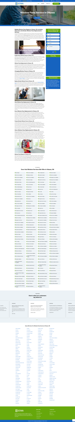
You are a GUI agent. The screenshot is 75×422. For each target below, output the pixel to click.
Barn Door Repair (18, 191)
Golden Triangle (29, 350)
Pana (39, 378)
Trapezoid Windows (30, 270)
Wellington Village (52, 379)
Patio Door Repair (53, 172)
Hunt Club (28, 373)
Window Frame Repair (30, 243)
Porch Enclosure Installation (43, 256)
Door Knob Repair (41, 182)
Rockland (51, 333)
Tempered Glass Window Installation (42, 265)
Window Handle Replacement (20, 248)
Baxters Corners (18, 342)
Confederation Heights (19, 390)
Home (15, 25)
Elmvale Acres (29, 339)
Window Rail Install (30, 246)
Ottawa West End (40, 373)
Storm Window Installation (54, 256)
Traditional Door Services (19, 210)
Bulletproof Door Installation (31, 217)
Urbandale (51, 367)
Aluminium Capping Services (43, 215)
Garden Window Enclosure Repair (31, 256)
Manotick (39, 331)
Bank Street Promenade (19, 337)
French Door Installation (19, 177)
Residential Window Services (55, 278)
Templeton (51, 356)
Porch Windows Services (19, 256)
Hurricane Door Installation (19, 222)
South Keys (51, 348)
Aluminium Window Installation (20, 283)
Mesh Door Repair (18, 217)
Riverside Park (40, 403)
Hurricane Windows (53, 276)
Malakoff (28, 403)
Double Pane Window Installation (42, 286)
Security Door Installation (31, 196)
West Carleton (52, 381)
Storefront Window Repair (31, 278)
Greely (28, 353)
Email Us (52, 413)
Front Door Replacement (54, 189)
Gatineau (28, 347)
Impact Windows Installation (43, 276)
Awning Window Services (42, 227)
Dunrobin (28, 334)
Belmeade (17, 350)
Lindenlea (28, 393)
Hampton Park (29, 356)
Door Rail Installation (53, 184)
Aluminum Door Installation (54, 179)
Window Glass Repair (54, 234)
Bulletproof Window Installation (20, 276)
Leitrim (28, 389)
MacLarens (28, 401)
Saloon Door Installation (19, 198)
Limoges (28, 390)
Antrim (17, 334)
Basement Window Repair (31, 236)
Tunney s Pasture (52, 364)
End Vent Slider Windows (42, 234)
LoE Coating (17, 241)
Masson (39, 342)
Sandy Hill (51, 339)
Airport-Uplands (18, 328)
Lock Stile (52, 191)
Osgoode (39, 367)
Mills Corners (40, 351)
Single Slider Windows (42, 229)
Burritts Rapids (18, 361)
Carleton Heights (18, 365)
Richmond (39, 398)
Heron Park (28, 365)
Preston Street (40, 384)
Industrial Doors (53, 198)
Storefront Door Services (42, 201)
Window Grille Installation (54, 239)
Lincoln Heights (29, 392)
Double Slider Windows (54, 229)
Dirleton (28, 328)
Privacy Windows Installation (55, 253)
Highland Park (29, 367)
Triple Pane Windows (30, 286)
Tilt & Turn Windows (53, 236)
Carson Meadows (18, 373)
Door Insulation (18, 208)
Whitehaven (51, 390)
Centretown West (18, 384)
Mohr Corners (40, 353)
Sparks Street (52, 351)
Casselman (17, 376)
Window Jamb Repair (54, 243)
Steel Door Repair (29, 179)
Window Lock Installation (30, 248)
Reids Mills (39, 395)
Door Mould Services (54, 210)
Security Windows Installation (43, 241)
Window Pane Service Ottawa (24, 25)
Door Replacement (41, 172)
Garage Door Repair (30, 191)
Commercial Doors (30, 201)
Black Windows (41, 283)
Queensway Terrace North (42, 387)
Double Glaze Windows (54, 265)
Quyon (39, 389)
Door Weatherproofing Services (20, 215)
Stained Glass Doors (19, 196)
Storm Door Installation (30, 177)
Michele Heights (40, 350)
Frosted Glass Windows (42, 253)
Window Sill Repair (18, 243)
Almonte (17, 330)
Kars (27, 376)
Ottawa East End (40, 370)
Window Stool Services (42, 243)
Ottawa (18, 25)
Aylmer (17, 336)
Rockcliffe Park (52, 331)
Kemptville (28, 378)
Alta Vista (17, 331)
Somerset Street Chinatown (54, 345)
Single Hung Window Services (31, 229)
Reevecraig (40, 393)
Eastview (28, 336)
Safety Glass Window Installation (19, 262)
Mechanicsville (40, 347)
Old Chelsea (40, 362)
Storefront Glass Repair (19, 278)
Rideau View (40, 401)
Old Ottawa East (40, 364)
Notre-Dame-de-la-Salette (42, 361)
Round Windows (53, 268)
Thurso (51, 359)
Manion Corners (40, 328)
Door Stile (40, 191)
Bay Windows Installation (19, 227)
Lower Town (29, 398)
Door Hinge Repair (18, 184)
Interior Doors (41, 189)
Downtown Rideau (29, 333)
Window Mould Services (30, 265)
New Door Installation (30, 172)
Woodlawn (51, 395)
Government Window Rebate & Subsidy (20, 286)
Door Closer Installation (19, 203)
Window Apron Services (54, 248)
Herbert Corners (29, 362)
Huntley (28, 375)
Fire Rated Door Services (30, 222)
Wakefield (51, 375)
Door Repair (17, 172)
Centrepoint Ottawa (18, 381)
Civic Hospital (18, 389)
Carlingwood (17, 370)
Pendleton (39, 381)
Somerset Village (52, 347)
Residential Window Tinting (31, 273)
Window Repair (53, 222)
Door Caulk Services (42, 210)
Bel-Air (17, 345)
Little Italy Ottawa (29, 395)
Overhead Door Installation (43, 220)
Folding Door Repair (18, 182)
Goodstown (28, 351)
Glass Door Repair (41, 177)
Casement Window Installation (55, 227)
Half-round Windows (42, 270)
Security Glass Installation (31, 241)
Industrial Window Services (43, 278)
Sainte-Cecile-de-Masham (53, 337)
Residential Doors (18, 201)
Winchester (51, 393)
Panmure (39, 379)
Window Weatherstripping (42, 248)
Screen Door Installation (54, 215)
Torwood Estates (52, 362)
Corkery (17, 395)
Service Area (38, 414)
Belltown (17, 348)
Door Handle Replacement (31, 182)
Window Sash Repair (19, 246)
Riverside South (52, 328)
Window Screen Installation (31, 253)
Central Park (17, 379)
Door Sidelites (52, 208)
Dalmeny (17, 401)
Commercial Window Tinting (43, 273)
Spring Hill (51, 353)
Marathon (39, 333)
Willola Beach (52, 392)
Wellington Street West (53, 378)
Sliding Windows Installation (31, 227)
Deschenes (17, 403)
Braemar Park (18, 353)
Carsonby (17, 375)
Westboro (51, 384)
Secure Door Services (54, 217)
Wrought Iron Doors (42, 198)
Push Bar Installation (42, 203)
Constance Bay (18, 392)
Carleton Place (18, 367)
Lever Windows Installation (43, 246)
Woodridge (51, 398)
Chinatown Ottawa (18, 387)
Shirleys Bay (51, 342)
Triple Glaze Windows (19, 268)
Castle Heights (18, 378)
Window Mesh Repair (19, 253)
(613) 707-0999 (22, 78)
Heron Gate (28, 364)
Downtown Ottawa (29, 331)
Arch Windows (41, 268)
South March (51, 350)
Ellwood (28, 337)
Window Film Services (54, 273)
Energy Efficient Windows (54, 283)
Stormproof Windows (30, 276)
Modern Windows (29, 283)
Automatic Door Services (42, 222)
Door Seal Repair (29, 215)
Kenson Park (29, 381)
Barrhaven (17, 339)
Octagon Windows (53, 270)
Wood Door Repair (18, 179)
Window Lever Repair (54, 246)
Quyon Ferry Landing (41, 390)
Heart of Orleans (29, 361)
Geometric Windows (53, 241)
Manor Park (40, 330)
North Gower (40, 359)
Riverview (51, 330)
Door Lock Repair (53, 182)
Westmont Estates (52, 387)
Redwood (39, 392)
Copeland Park (18, 393)
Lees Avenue (29, 387)
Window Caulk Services (19, 265)
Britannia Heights (18, 356)
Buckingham (17, 359)
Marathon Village (40, 334)
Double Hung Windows (19, 229)
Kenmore (28, 379)
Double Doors (41, 208)
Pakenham (39, 376)
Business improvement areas (20, 362)
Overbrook (39, 375)
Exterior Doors (29, 189)
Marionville (39, 336)
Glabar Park (28, 348)
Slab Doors (29, 198)
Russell (51, 336)
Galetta (28, 345)
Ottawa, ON (52, 414)
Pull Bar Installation (53, 203)
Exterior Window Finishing (19, 239)
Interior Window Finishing (30, 239)
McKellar (39, 345)
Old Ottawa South (40, 365)
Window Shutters (29, 234)
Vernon (51, 370)
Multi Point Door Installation (43, 217)
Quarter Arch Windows (19, 270)
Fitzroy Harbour (29, 342)
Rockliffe (51, 334)
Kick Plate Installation (54, 201)
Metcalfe (39, 348)
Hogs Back (28, 370)
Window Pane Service (19, 236)
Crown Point (17, 398)
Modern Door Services (42, 179)
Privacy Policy (39, 416)
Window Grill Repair (41, 239)
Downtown (28, 330)
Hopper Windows (41, 236)
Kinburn (28, 384)
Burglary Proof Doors (19, 220)
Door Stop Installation (42, 184)
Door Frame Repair (30, 184)
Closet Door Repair (41, 196)
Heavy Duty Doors (30, 220)
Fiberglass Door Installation (54, 177)
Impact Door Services (54, 220)
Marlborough (40, 337)
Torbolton (51, 361)
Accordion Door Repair (54, 196)
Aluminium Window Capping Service (20, 273)
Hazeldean (28, 359)
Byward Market (18, 364)
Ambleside (17, 333)
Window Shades (18, 234)
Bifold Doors (29, 203)
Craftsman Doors (29, 210)
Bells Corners (18, 347)
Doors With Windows (19, 189)
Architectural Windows (30, 268)
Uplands (51, 365)
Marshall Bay (40, 339)
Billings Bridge (18, 351)
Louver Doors (29, 208)
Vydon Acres (51, 373)
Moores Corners (40, 356)
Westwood (51, 389)
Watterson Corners (52, 376)
